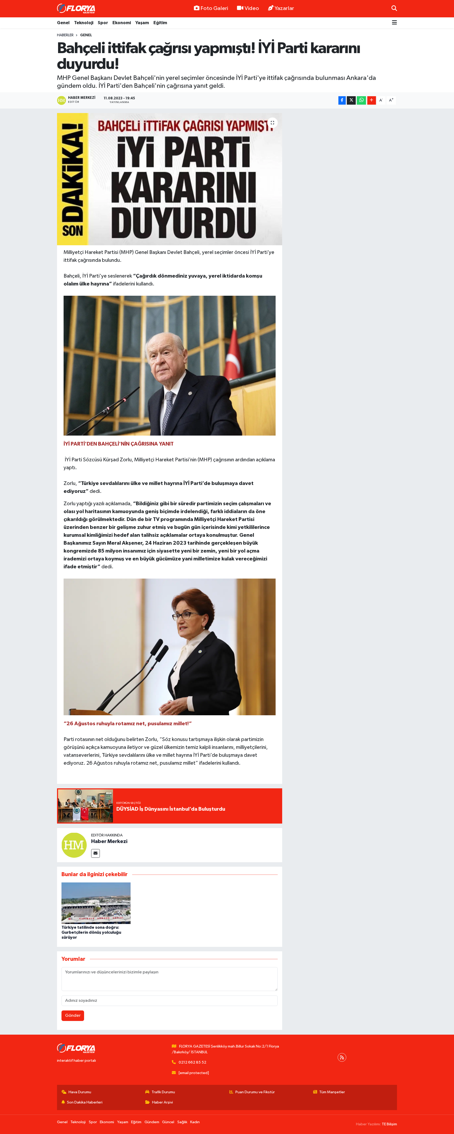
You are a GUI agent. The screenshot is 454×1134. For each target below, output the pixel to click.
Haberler (65, 35)
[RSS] (342, 1057)
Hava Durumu (80, 1092)
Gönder (73, 1015)
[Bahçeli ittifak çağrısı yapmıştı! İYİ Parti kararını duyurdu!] (169, 179)
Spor (103, 23)
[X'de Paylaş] (351, 100)
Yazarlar (284, 8)
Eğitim (160, 23)
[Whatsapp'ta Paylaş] (361, 100)
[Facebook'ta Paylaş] (342, 100)
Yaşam (142, 23)
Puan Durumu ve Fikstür (255, 1092)
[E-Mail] (95, 853)
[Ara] (394, 8)
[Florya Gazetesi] (76, 8)
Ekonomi (121, 23)
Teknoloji (83, 23)
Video (252, 8)
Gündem (152, 1122)
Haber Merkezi (109, 841)
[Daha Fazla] (371, 100)
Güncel (168, 1122)
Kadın (195, 1122)
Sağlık (182, 1122)
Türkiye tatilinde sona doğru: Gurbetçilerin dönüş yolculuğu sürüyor (91, 932)
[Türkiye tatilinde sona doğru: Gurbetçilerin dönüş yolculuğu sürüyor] (96, 903)
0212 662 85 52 (192, 1062)
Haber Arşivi (162, 1102)
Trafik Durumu (163, 1092)
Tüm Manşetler (332, 1092)
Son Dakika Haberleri (84, 1102)
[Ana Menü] (394, 23)
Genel (63, 23)
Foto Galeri (214, 8)
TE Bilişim (389, 1124)
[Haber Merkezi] (74, 845)
